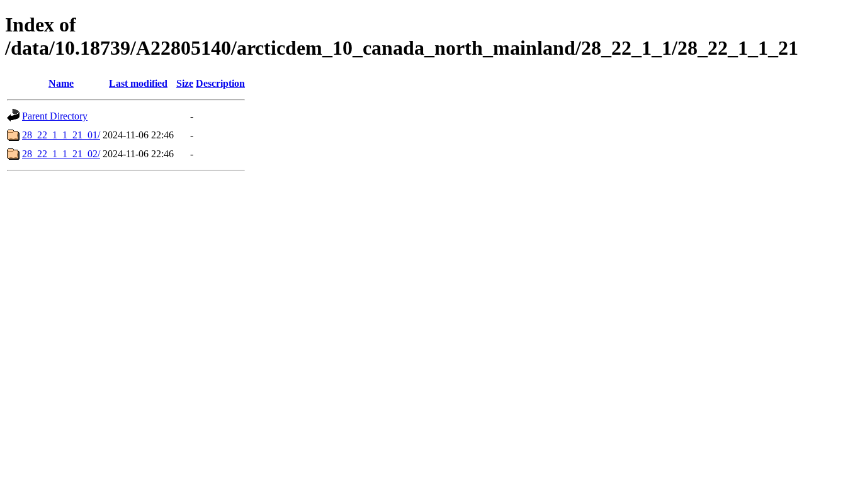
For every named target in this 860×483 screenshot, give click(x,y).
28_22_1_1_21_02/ (61, 153)
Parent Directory (55, 116)
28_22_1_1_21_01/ (61, 135)
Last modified (138, 83)
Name (61, 83)
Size (184, 83)
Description (220, 83)
